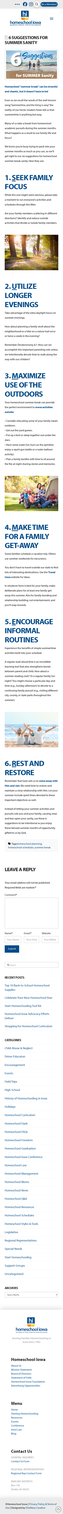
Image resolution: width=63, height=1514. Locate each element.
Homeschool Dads (16, 1123)
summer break (43, 847)
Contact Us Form (20, 1461)
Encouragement (15, 1065)
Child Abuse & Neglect (19, 1048)
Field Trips (11, 1081)
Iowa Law (16, 1429)
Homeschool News (16, 1190)
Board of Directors (21, 1373)
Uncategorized (14, 1274)
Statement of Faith (21, 1377)
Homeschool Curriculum (20, 1115)
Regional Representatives (21, 1240)
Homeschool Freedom (19, 1140)
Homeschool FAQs (16, 1132)
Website (46, 933)
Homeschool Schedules (19, 1215)
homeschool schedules (21, 847)
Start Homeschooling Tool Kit (23, 1006)
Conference (17, 1425)
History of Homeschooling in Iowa (26, 1098)
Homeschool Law (16, 1165)
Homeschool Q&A (16, 1199)
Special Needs (13, 1249)
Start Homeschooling (18, 1257)
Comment (11, 894)
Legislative (11, 1232)
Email (27, 933)
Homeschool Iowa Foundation (28, 1381)
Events (9, 1073)
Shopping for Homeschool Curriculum (28, 1026)
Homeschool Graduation (20, 1148)
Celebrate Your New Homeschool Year (28, 998)
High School (12, 1090)
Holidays (10, 1107)
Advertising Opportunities (25, 1385)
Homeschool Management (21, 1173)
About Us (16, 1365)
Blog (13, 1433)
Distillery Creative (35, 1507)
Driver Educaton (15, 1056)
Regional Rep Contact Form (26, 1473)
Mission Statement (21, 1369)
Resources (16, 1417)
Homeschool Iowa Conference (24, 1157)
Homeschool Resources (19, 1207)
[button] (37, 4)
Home (14, 1409)
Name (9, 933)
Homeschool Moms (17, 1182)
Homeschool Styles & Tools (21, 1224)
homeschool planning (29, 843)
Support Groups (15, 1265)
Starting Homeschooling (24, 1413)
